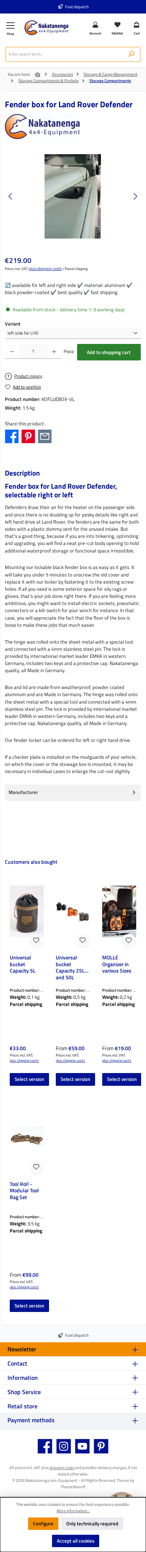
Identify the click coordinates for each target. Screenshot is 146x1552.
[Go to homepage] (46, 27)
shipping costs (61, 1467)
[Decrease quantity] (12, 351)
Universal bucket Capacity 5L (23, 965)
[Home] (38, 74)
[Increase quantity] (54, 351)
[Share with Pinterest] (28, 436)
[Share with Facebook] (11, 436)
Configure (43, 1523)
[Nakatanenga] (73, 126)
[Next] (135, 196)
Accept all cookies (75, 1540)
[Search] (131, 54)
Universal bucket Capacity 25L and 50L (70, 967)
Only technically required (92, 1523)
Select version (29, 1079)
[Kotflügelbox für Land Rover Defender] (73, 196)
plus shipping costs (45, 269)
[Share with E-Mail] (44, 436)
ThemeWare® (73, 1486)
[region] (73, 196)
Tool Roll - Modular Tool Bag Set (24, 1191)
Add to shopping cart (109, 352)
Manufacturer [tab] (23, 792)
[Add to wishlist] (36, 941)
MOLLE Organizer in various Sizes (116, 965)
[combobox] (64, 54)
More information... (73, 1511)
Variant (13, 323)
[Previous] (10, 196)
